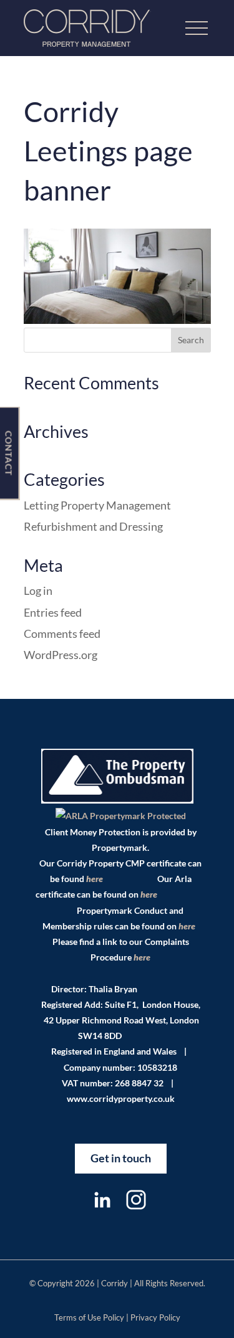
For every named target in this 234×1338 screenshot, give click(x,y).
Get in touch (120, 1158)
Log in (38, 590)
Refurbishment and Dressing (93, 526)
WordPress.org (60, 655)
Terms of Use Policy (89, 1317)
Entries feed (53, 612)
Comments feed (62, 633)
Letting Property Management (97, 505)
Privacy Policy (155, 1317)
